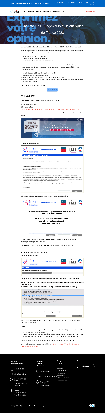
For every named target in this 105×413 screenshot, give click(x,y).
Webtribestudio (32, 406)
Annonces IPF (84, 2)
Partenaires (56, 11)
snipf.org (92, 4)
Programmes (47, 11)
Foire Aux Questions (63, 377)
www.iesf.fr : (44, 113)
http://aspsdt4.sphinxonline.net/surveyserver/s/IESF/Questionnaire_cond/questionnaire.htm (50, 109)
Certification (31, 11)
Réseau (38, 11)
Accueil (60, 363)
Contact (73, 2)
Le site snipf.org (62, 380)
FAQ (63, 11)
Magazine (85, 366)
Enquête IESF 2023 (52, 89)
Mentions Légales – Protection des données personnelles (28, 406)
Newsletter (61, 2)
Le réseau (61, 368)
